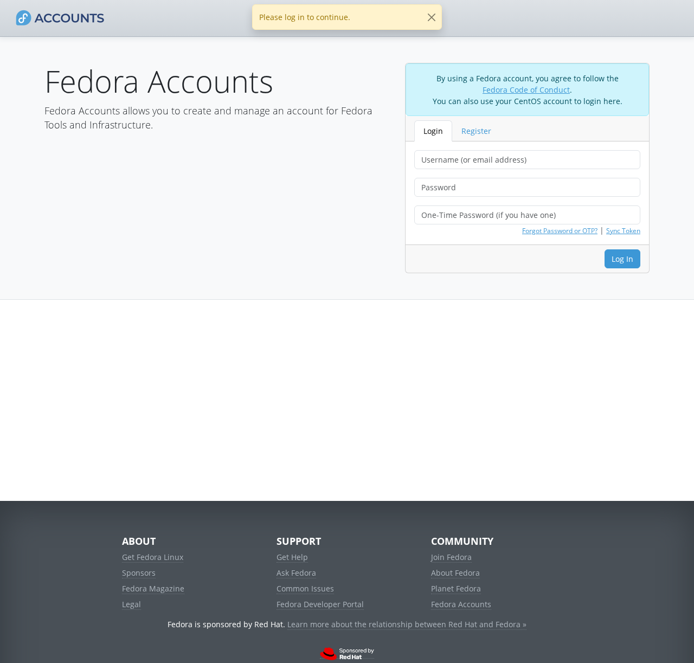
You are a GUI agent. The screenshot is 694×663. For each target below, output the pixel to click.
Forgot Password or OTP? (559, 230)
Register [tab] (476, 131)
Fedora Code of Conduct (526, 90)
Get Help (292, 557)
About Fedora (455, 573)
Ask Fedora (296, 573)
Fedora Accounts (461, 604)
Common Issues (305, 588)
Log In (622, 259)
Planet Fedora (456, 588)
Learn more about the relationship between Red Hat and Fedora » (406, 624)
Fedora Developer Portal (320, 604)
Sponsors (139, 573)
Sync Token (623, 230)
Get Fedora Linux (152, 557)
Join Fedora (451, 557)
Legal (131, 604)
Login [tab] (433, 131)
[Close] (431, 17)
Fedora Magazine (153, 588)
